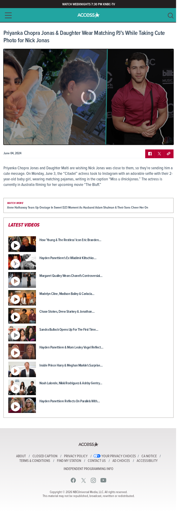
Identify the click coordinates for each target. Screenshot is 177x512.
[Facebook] (73, 480)
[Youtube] (103, 480)
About (21, 456)
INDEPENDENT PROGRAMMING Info (88, 469)
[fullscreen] (164, 138)
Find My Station (69, 461)
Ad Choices (121, 461)
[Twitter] (83, 480)
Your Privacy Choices (118, 456)
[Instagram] (93, 480)
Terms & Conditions (34, 461)
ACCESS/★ (88, 15)
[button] (6, 15)
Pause (12, 138)
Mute (20, 138)
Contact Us (97, 461)
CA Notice (149, 456)
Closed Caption (44, 456)
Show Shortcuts (150, 138)
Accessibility (147, 461)
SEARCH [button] (171, 15)
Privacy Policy (76, 456)
